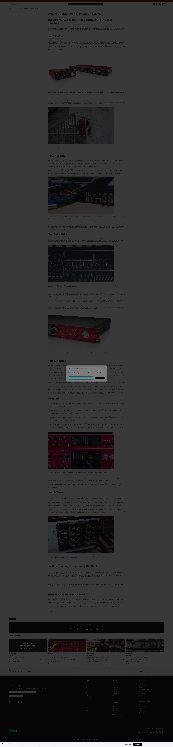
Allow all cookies (137, 744)
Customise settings (128, 744)
